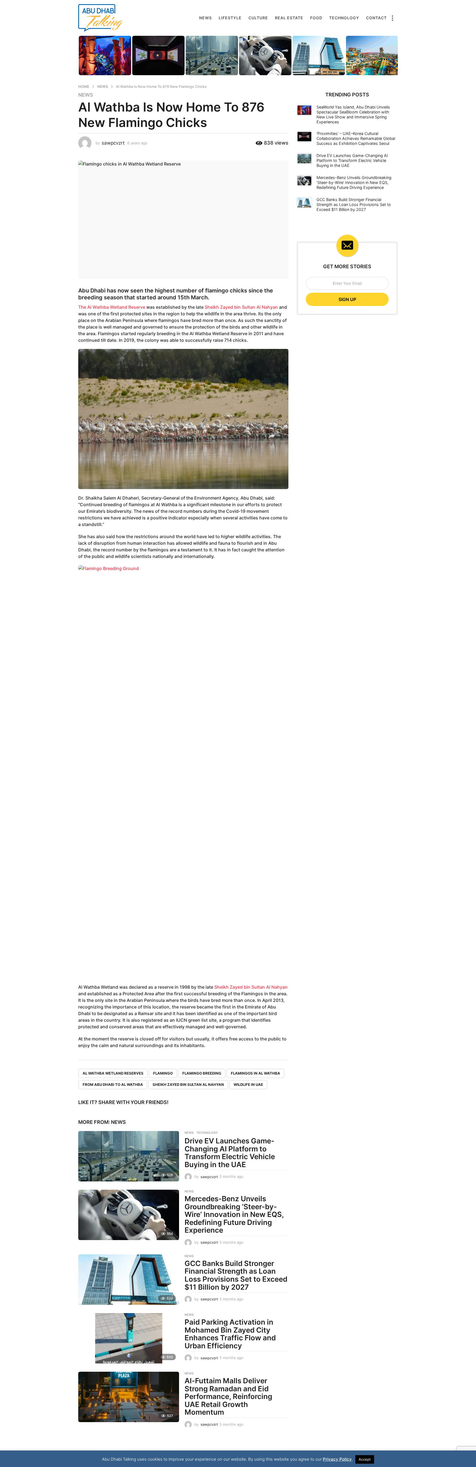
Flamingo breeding (201, 1073)
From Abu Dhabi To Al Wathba (113, 1084)
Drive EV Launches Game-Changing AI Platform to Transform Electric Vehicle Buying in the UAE (230, 1153)
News (205, 17)
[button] (392, 17)
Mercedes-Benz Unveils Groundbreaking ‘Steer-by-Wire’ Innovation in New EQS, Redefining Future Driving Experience (234, 1214)
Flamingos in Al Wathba (255, 1073)
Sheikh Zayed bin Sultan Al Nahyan (241, 307)
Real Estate (289, 17)
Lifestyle (230, 17)
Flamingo (163, 1073)
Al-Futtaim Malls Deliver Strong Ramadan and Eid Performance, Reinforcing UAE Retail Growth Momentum (228, 1396)
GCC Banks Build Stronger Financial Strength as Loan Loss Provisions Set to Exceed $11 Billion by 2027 (236, 1275)
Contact (376, 17)
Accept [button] (365, 1459)
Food (316, 17)
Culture (258, 17)
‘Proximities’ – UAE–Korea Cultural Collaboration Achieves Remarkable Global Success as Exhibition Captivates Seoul (356, 138)
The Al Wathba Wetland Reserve (111, 307)
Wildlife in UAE (248, 1084)
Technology (344, 17)
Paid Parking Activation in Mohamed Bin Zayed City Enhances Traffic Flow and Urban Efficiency (230, 1334)
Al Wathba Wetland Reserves (113, 1073)
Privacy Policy (337, 1459)
